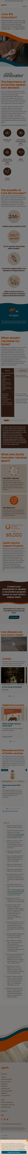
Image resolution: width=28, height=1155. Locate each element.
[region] (14, 1147)
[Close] (27, 1140)
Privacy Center (22, 1149)
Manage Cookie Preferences (14, 1152)
